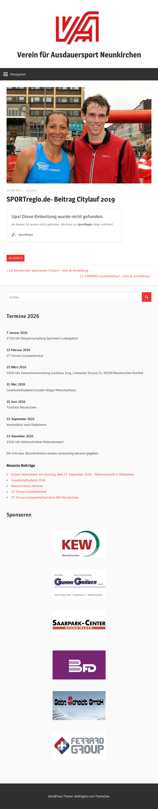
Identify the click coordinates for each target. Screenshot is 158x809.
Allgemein (15, 258)
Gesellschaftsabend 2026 (28, 480)
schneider (31, 190)
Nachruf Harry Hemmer (27, 486)
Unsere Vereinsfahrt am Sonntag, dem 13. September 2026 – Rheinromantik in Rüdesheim (72, 474)
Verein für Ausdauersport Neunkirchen (79, 54)
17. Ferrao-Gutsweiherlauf (29, 491)
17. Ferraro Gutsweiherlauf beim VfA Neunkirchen (45, 497)
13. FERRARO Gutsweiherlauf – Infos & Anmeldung (114, 276)
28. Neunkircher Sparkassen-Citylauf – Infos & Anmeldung (48, 270)
